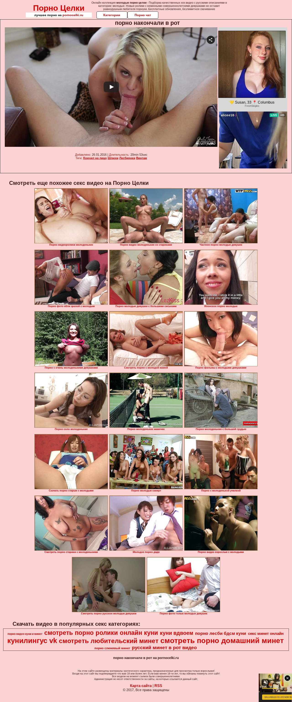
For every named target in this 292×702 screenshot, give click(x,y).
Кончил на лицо (95, 158)
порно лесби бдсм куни (220, 633)
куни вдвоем (176, 633)
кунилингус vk (32, 640)
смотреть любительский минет (109, 640)
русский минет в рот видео (164, 647)
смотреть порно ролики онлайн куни (101, 632)
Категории (111, 15)
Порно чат (143, 15)
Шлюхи (113, 158)
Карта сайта (141, 686)
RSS (158, 686)
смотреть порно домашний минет (222, 640)
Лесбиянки (127, 158)
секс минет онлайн (266, 633)
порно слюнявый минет (112, 648)
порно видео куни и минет (25, 634)
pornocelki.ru (73, 15)
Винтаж (141, 158)
